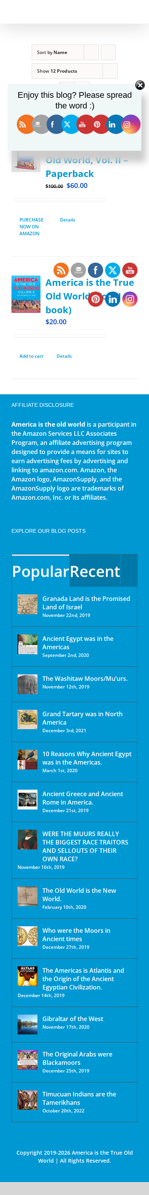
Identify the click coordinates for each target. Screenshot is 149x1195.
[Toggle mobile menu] (134, 12)
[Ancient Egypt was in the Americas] (27, 644)
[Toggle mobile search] (121, 12)
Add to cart (31, 356)
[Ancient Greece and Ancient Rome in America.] (27, 799)
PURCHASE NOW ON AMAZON (31, 227)
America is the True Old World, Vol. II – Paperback (89, 160)
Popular (40, 571)
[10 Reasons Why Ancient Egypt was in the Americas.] (27, 760)
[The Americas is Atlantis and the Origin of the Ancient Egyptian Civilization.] (27, 976)
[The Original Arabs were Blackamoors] (27, 1060)
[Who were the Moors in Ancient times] (27, 936)
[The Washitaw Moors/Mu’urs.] (27, 684)
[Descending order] (108, 52)
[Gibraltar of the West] (27, 1024)
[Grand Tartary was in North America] (27, 719)
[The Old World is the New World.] (27, 896)
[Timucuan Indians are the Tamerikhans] (27, 1100)
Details (67, 220)
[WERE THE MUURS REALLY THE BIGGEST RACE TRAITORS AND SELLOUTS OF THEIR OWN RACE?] (27, 839)
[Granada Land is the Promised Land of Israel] (27, 604)
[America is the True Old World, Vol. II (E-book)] (25, 294)
